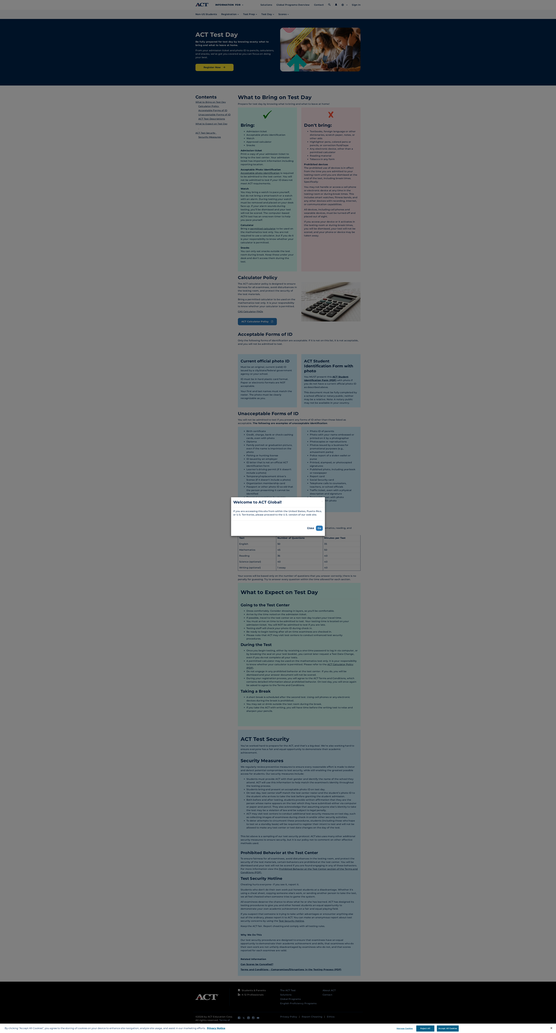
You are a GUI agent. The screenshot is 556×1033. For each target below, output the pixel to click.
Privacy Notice (216, 1028)
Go (319, 528)
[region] (278, 1028)
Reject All (425, 1028)
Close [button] (310, 528)
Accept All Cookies (447, 1028)
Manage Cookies (405, 1028)
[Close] (551, 1028)
